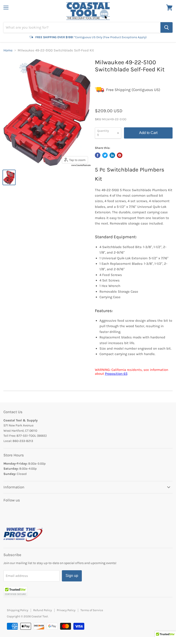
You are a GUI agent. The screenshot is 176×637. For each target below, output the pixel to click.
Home (8, 50)
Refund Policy (42, 610)
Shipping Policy (17, 610)
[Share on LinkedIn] (112, 155)
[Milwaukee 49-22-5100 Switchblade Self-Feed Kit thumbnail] (9, 177)
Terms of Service (91, 610)
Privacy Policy (66, 610)
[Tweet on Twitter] (105, 155)
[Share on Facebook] (97, 155)
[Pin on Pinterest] (119, 155)
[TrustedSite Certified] (15, 591)
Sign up (72, 576)
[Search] (166, 27)
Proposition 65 (116, 374)
